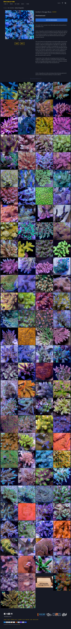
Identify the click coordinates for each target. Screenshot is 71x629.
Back (16, 43)
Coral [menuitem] (5, 4)
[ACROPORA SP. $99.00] (9, 301)
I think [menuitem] (27, 4)
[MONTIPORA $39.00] (62, 231)
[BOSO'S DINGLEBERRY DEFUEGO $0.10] (27, 582)
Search (5, 619)
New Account (35, 619)
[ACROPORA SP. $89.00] (9, 371)
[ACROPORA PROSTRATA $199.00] (62, 213)
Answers (20, 619)
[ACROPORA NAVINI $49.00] (44, 231)
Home (8, 619)
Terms (19, 624)
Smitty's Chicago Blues (19, 8)
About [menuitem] (22, 4)
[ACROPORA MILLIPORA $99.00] (9, 266)
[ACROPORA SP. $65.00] (44, 213)
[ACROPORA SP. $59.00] (9, 231)
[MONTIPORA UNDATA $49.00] (44, 494)
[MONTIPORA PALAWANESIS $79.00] (44, 196)
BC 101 (24, 619)
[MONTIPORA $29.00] (44, 547)
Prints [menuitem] (11, 4)
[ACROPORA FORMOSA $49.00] (27, 406)
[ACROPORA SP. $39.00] (9, 511)
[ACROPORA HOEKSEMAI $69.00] (27, 125)
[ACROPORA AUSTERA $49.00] (62, 406)
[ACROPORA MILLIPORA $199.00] (62, 582)
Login (31, 619)
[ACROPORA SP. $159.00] (9, 336)
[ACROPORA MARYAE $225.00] (44, 266)
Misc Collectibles (11, 8)
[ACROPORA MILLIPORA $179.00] (9, 547)
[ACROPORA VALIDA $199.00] (9, 90)
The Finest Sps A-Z (13, 619)
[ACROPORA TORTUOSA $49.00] (44, 161)
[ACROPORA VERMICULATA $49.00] (44, 459)
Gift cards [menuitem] (17, 4)
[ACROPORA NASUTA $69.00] (44, 143)
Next (22, 43)
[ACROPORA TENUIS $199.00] (44, 406)
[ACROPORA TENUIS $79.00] (27, 213)
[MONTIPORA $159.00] (27, 511)
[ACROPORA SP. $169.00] (44, 125)
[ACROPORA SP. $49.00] (44, 178)
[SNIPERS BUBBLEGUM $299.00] (27, 371)
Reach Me (27, 619)
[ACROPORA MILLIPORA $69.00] (27, 283)
